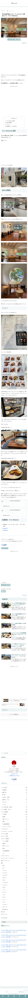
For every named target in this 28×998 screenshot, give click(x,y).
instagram (5, 530)
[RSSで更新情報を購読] (5, 591)
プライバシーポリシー (14, 993)
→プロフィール (14, 773)
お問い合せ (20, 991)
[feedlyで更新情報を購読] (2, 591)
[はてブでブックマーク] (15, 39)
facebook (5, 528)
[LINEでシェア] (19, 39)
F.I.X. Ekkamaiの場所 (10, 120)
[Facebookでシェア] (12, 39)
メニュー (8, 124)
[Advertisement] (14, 58)
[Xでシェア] (9, 39)
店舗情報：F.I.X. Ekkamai (11, 126)
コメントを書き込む (14, 714)
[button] (25, 753)
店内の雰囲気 (9, 122)
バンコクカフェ (5, 548)
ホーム (7, 991)
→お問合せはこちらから (14, 775)
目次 (12, 118)
